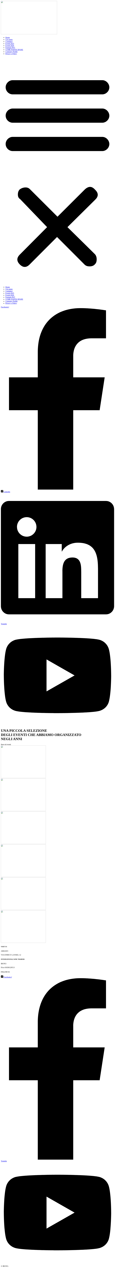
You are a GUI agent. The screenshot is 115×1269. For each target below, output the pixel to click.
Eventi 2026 (9, 46)
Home (7, 37)
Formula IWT (10, 48)
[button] (57, 170)
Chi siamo (9, 39)
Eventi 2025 (9, 44)
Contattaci (9, 42)
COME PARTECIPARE (14, 50)
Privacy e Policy (11, 54)
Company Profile (11, 52)
